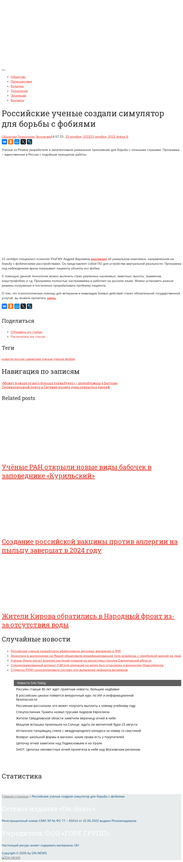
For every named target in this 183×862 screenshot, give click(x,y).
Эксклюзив (18, 95)
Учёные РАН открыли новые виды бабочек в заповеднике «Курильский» (77, 471)
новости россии (13, 359)
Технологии (19, 91)
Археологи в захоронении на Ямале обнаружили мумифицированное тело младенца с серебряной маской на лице (96, 656)
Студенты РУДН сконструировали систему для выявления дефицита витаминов (69, 670)
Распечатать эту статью (28, 336)
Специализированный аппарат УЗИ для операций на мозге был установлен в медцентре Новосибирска (87, 665)
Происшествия (21, 81)
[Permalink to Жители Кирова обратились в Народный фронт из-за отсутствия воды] (35, 603)
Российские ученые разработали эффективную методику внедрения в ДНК (66, 651)
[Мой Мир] (17, 141)
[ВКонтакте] (4, 141)
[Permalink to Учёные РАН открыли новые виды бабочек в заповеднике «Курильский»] (35, 454)
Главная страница (15, 796)
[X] (23, 141)
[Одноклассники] (10, 141)
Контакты (17, 100)
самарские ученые (39, 359)
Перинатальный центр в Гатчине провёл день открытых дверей (56, 387)
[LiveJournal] (29, 141)
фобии (70, 359)
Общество (18, 77)
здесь (51, 298)
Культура (17, 86)
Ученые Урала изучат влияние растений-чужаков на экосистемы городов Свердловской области (81, 660)
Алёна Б (122, 136)
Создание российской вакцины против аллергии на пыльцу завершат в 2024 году (90, 545)
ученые (59, 359)
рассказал (99, 259)
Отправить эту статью (26, 332)
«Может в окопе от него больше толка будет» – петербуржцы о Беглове (60, 383)
